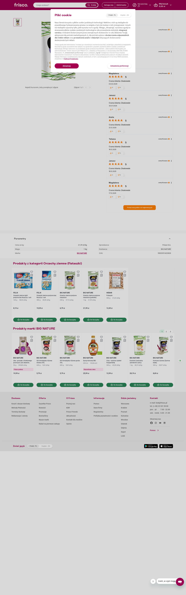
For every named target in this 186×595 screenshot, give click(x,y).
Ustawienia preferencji (119, 66)
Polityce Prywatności (71, 59)
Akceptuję (67, 66)
